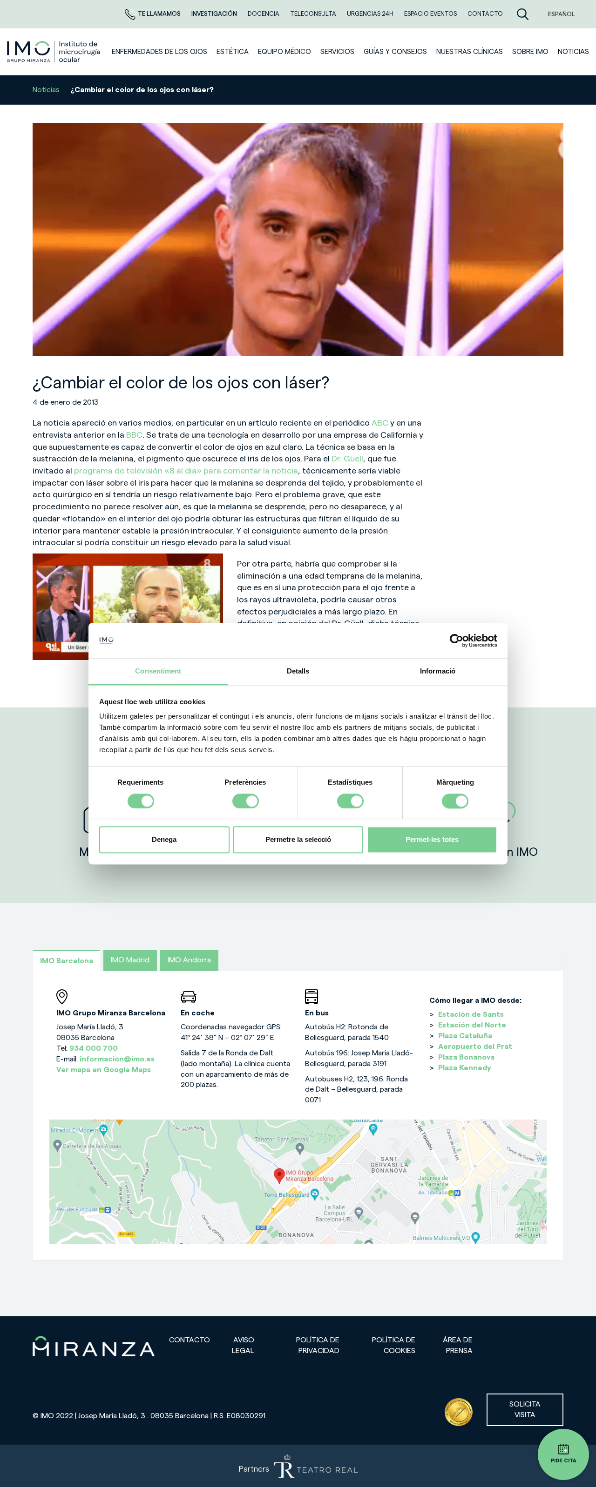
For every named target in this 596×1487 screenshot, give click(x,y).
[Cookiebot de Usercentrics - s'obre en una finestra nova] (456, 640)
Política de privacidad (317, 1345)
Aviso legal (243, 1345)
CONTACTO (485, 14)
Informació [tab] (437, 671)
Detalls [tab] (298, 671)
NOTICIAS (573, 51)
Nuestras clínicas (469, 51)
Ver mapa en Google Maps (103, 1070)
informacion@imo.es (117, 1059)
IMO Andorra (189, 960)
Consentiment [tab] (158, 671)
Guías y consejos (395, 51)
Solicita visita (525, 1409)
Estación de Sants (471, 1014)
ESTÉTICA (233, 51)
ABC (380, 423)
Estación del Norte (472, 1025)
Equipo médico (284, 51)
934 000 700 (93, 1048)
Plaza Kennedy (464, 1068)
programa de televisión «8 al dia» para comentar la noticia (186, 471)
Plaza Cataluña (465, 1036)
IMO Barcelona (66, 961)
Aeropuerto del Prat (475, 1046)
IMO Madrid (130, 960)
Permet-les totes (432, 840)
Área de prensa (458, 1345)
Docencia (264, 14)
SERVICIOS (337, 51)
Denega (164, 840)
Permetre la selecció (298, 840)
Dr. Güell (347, 458)
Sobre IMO (530, 51)
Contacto (189, 1340)
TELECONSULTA (314, 14)
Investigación (214, 14)
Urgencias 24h (371, 14)
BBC (134, 435)
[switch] (245, 801)
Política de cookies (393, 1345)
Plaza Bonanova (466, 1057)
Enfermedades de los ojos (159, 51)
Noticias (46, 89)
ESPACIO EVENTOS (431, 14)
